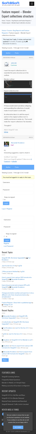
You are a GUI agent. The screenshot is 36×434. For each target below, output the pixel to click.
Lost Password (8, 246)
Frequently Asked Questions (11, 380)
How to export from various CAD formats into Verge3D (17, 353)
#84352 (31, 137)
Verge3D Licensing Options (10, 377)
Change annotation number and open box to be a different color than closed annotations (18, 294)
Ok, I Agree (18, 427)
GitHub (6, 132)
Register (9, 209)
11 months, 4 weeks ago (16, 41)
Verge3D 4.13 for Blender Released (13, 398)
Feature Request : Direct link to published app (16, 303)
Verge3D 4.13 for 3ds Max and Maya (13, 395)
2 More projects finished (10, 271)
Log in (4, 209)
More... (5, 360)
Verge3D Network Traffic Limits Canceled (15, 404)
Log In (6, 203)
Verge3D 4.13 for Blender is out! (22, 340)
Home (4, 30)
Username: (6, 182)
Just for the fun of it (8, 266)
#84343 (31, 57)
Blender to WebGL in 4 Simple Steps (13, 383)
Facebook (7, 161)
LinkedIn (14, 161)
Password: (6, 190)
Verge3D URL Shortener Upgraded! (13, 258)
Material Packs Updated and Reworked (14, 401)
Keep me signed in (9, 198)
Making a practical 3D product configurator (16, 386)
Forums (9, 30)
